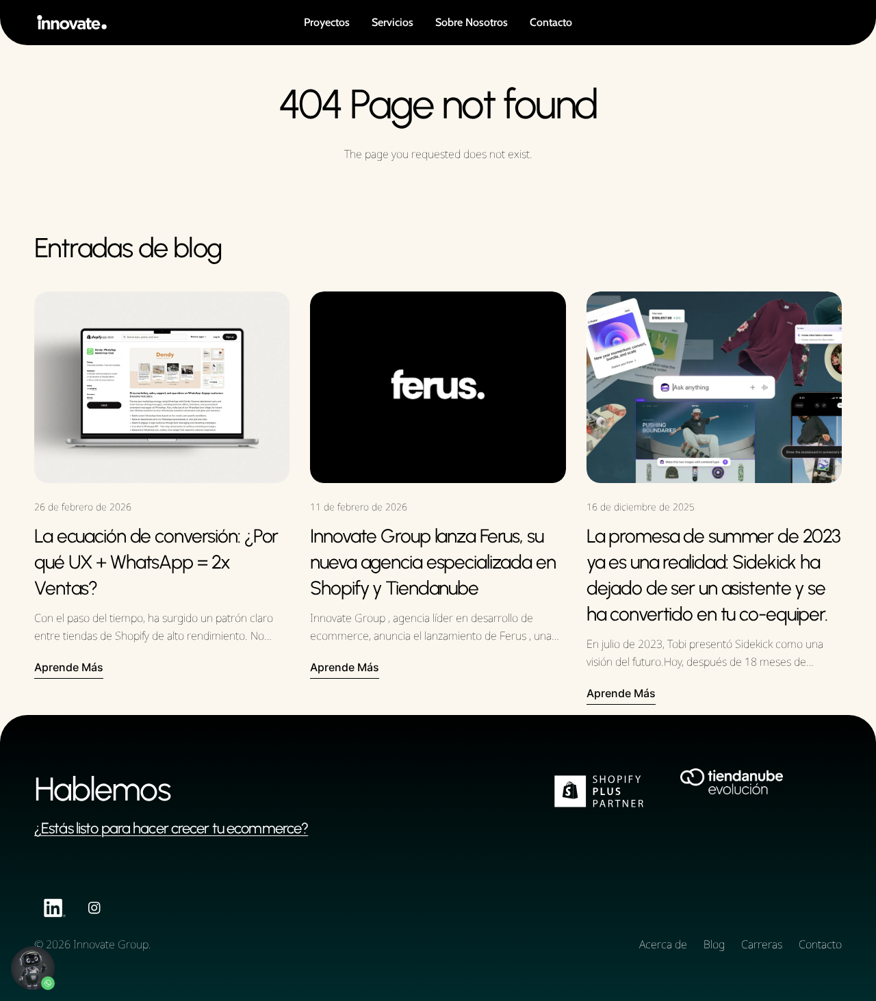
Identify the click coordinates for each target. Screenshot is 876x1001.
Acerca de (663, 944)
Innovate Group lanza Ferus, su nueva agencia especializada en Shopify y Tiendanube (432, 561)
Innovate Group (111, 944)
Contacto (820, 944)
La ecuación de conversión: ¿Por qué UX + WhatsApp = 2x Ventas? (156, 561)
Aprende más (68, 667)
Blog (714, 944)
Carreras (761, 944)
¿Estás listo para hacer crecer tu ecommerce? (171, 828)
